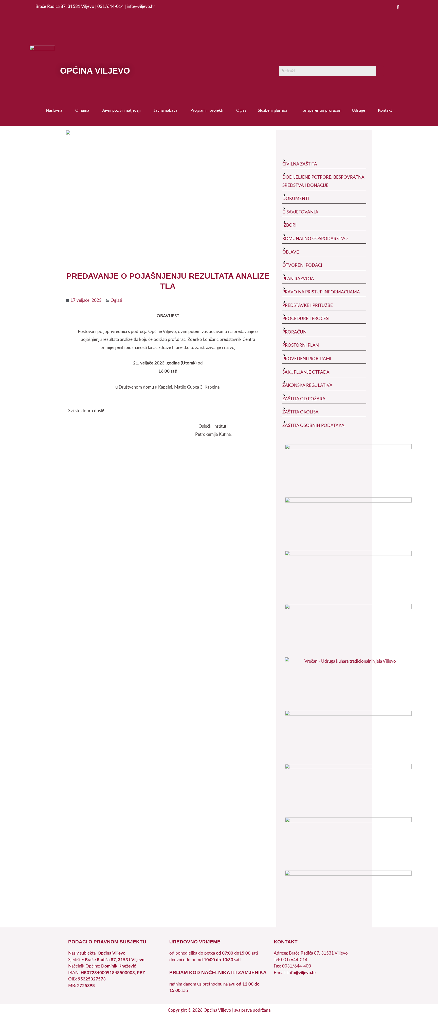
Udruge (358, 110)
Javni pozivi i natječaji (121, 110)
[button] (55, 110)
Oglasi (241, 110)
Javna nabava (165, 110)
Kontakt (385, 110)
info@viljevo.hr (301, 973)
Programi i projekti (206, 110)
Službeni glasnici (272, 110)
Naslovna (54, 110)
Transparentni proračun (320, 110)
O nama (82, 110)
